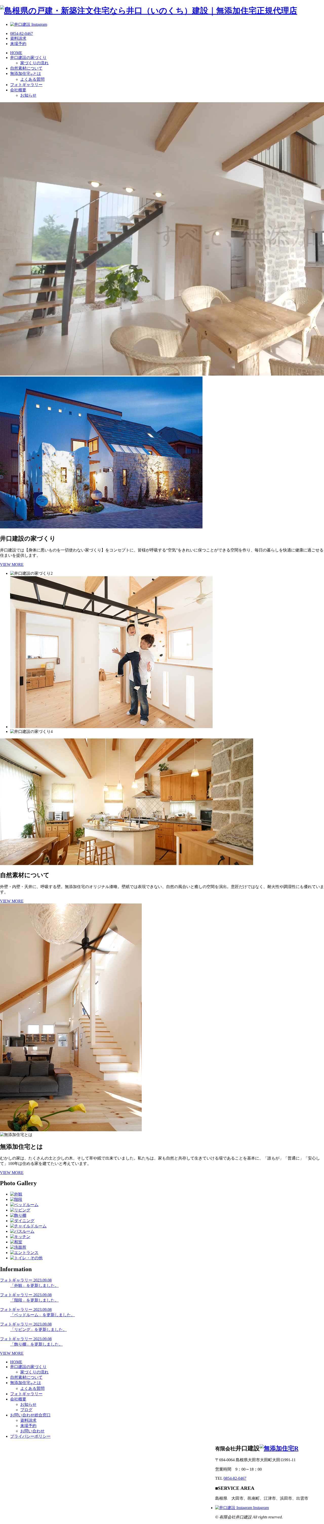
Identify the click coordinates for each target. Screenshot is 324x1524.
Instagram (260, 1508)
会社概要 (18, 90)
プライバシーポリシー (30, 1436)
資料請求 (28, 1420)
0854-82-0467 (235, 1478)
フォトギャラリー (26, 85)
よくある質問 (32, 79)
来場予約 (28, 1426)
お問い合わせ (32, 1431)
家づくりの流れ (34, 63)
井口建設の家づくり (28, 57)
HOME (16, 53)
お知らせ (28, 95)
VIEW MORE (12, 564)
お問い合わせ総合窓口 (30, 1415)
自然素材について (26, 68)
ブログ (26, 1410)
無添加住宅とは (25, 73)
